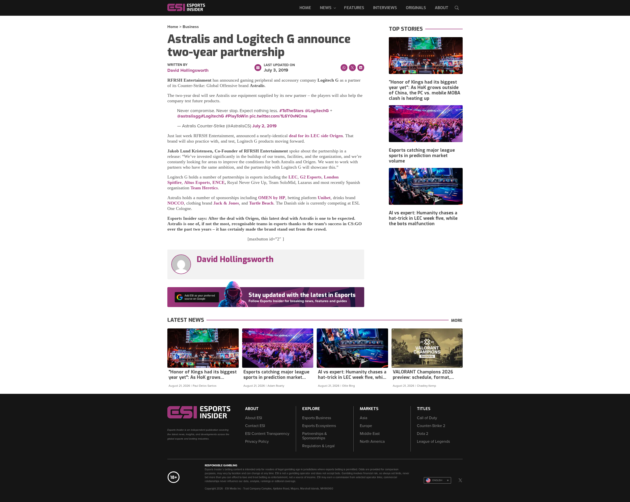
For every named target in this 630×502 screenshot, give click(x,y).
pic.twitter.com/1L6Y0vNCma (278, 116)
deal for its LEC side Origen (315, 135)
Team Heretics (204, 187)
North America (372, 441)
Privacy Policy (257, 441)
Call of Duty (427, 417)
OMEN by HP (271, 197)
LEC (293, 177)
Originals (416, 7)
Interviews (385, 7)
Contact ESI (255, 425)
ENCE (218, 182)
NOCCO (175, 203)
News (325, 7)
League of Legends (433, 441)
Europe (366, 425)
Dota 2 (422, 433)
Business (191, 27)
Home (305, 7)
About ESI (253, 417)
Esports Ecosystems (319, 425)
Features (354, 7)
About (441, 7)
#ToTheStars (291, 110)
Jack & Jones (226, 203)
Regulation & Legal (318, 445)
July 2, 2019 (264, 126)
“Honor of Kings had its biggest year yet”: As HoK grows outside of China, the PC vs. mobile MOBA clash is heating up (424, 90)
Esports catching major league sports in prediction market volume (422, 155)
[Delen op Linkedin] (360, 67)
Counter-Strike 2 (431, 425)
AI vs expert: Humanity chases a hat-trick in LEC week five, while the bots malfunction (423, 218)
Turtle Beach (261, 203)
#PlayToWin (236, 116)
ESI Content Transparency (267, 433)
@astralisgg (189, 116)
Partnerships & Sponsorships (314, 436)
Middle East (370, 433)
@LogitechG (317, 110)
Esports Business (316, 417)
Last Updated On (279, 65)
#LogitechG (212, 116)
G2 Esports (310, 177)
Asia (363, 417)
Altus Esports (197, 182)
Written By (177, 65)
